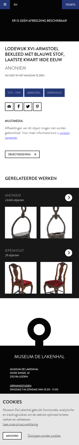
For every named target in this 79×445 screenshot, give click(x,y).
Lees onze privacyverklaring (20, 424)
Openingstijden (20, 386)
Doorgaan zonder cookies (44, 435)
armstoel (33, 93)
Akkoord (12, 436)
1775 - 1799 (14, 93)
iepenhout (54, 93)
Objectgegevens (19, 154)
